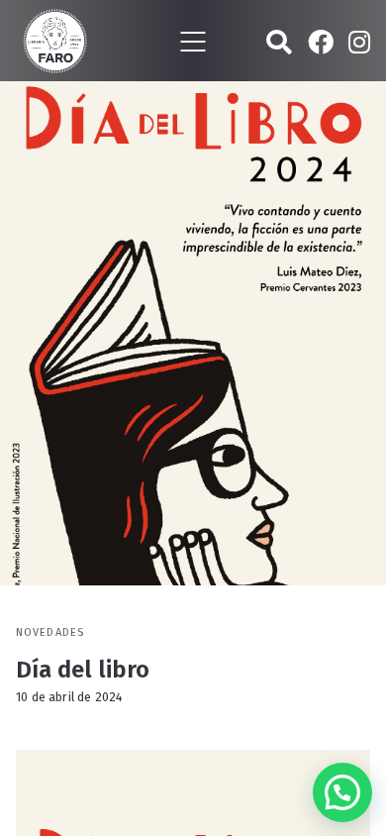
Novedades (50, 632)
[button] (342, 792)
